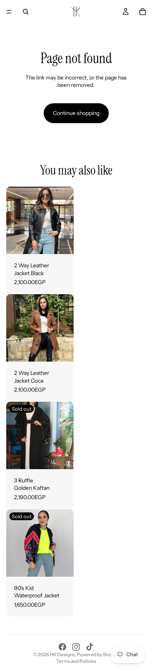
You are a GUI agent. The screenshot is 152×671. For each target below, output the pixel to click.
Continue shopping (76, 113)
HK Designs (62, 654)
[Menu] (9, 12)
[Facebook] (62, 647)
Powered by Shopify (98, 654)
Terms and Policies (76, 661)
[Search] (25, 11)
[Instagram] (76, 647)
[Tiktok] (89, 647)
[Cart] (142, 11)
